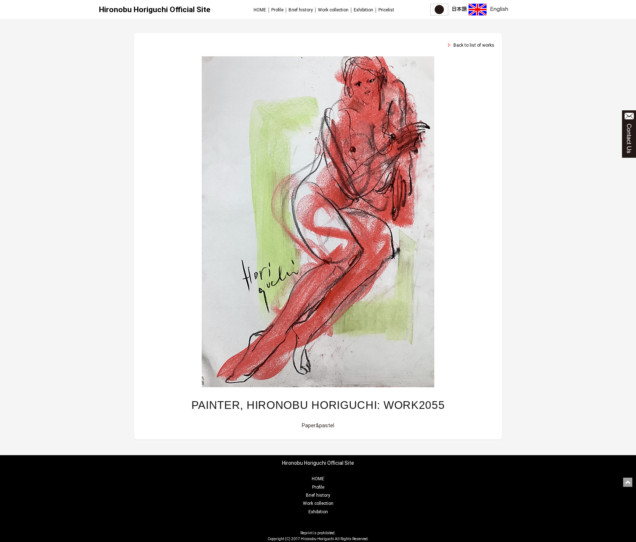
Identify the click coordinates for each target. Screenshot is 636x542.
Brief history (301, 10)
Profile (277, 10)
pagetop (627, 482)
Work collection (333, 10)
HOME (260, 10)
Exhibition (363, 10)
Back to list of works (473, 45)
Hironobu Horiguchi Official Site (154, 9)
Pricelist (386, 10)
